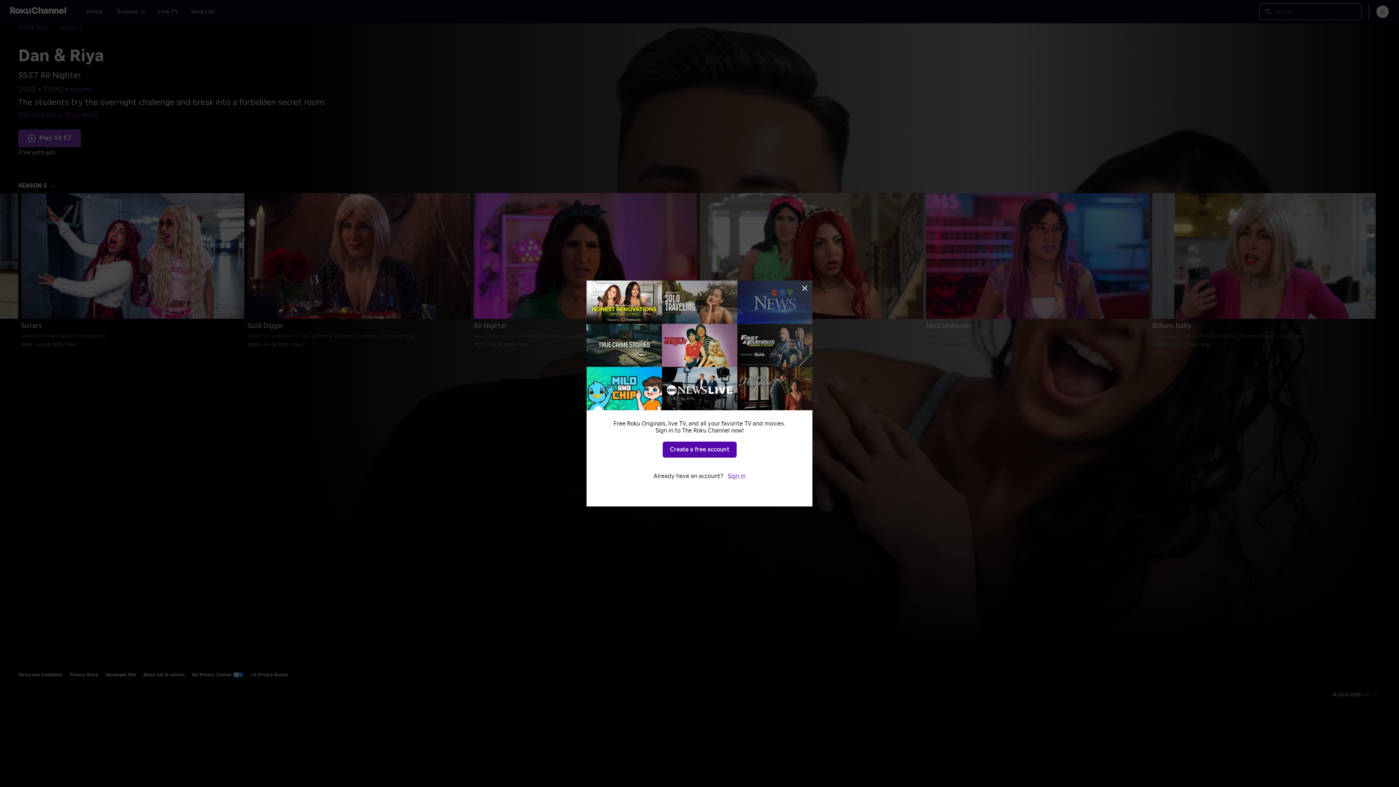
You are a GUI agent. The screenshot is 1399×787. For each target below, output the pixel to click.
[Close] (805, 288)
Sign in (736, 476)
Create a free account (699, 450)
